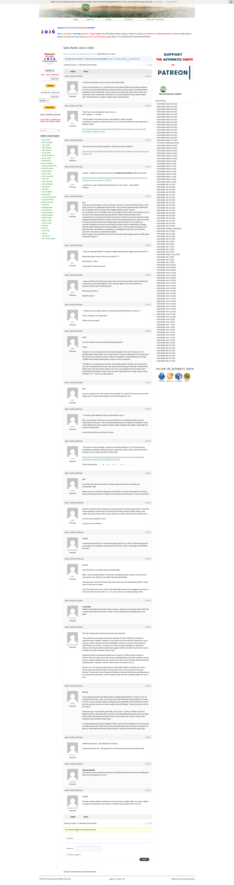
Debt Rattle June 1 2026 (166, 340)
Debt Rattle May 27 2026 (166, 353)
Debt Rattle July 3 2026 (165, 257)
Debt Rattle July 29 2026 (166, 190)
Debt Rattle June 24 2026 (166, 280)
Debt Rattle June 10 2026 (166, 317)
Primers (109, 20)
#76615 (148, 305)
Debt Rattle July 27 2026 (166, 195)
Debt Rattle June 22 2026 (166, 286)
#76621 (148, 503)
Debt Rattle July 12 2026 (166, 234)
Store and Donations (152, 20)
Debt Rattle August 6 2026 (166, 169)
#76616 (148, 331)
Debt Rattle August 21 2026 (167, 130)
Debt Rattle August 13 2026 (167, 151)
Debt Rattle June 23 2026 (166, 283)
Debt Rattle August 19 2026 (167, 135)
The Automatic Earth (77, 20)
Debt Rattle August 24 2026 (167, 122)
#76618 (148, 409)
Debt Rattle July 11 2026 (166, 236)
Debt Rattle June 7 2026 (166, 325)
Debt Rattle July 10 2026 (166, 239)
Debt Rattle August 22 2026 (167, 127)
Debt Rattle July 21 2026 (166, 210)
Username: (70, 838)
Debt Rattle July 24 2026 (166, 203)
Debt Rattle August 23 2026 (167, 125)
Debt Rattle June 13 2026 (166, 309)
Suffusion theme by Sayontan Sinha (183, 879)
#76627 (148, 737)
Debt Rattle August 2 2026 (166, 179)
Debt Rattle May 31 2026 (166, 343)
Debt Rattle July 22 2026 (166, 208)
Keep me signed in (75, 855)
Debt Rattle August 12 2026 (167, 153)
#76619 (148, 441)
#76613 (148, 245)
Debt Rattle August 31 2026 (167, 104)
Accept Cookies (171, 2)
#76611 (148, 167)
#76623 (148, 559)
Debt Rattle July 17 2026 (166, 221)
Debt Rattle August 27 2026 (167, 114)
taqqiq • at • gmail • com (117, 879)
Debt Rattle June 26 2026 (166, 275)
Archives (91, 20)
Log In (144, 859)
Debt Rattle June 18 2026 (166, 296)
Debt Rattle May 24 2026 (166, 361)
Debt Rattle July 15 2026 (166, 226)
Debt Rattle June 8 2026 (166, 322)
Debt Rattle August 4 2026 (166, 174)
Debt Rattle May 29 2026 (166, 348)
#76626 (148, 686)
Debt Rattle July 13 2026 (166, 231)
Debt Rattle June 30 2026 (166, 265)
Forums (72, 54)
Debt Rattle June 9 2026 (166, 319)
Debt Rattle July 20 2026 (166, 213)
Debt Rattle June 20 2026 (166, 291)
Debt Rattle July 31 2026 (166, 184)
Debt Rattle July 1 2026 (165, 262)
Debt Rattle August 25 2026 (167, 120)
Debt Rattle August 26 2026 (167, 117)
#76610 (148, 140)
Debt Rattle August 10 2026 (167, 158)
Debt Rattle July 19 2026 (166, 216)
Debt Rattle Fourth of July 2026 (168, 254)
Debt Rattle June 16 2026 (166, 301)
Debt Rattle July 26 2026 (166, 197)
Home (66, 54)
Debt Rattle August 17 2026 (167, 140)
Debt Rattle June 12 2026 (166, 312)
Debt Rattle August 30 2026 (167, 107)
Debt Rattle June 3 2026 (166, 335)
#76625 (148, 627)
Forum (129, 20)
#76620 (148, 473)
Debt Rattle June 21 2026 (166, 288)
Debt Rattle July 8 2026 (165, 244)
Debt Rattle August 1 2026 (166, 182)
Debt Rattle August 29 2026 (167, 109)
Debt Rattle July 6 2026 (165, 249)
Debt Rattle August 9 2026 (166, 161)
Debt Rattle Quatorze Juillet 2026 (169, 228)
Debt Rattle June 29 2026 (166, 267)
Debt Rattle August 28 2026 (167, 112)
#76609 (148, 106)
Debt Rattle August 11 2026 (167, 156)
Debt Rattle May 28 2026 (166, 351)
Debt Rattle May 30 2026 (166, 345)
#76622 (148, 532)
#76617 (148, 383)
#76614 (148, 275)
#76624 (148, 601)
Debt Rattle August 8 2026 (166, 164)
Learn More (158, 2)
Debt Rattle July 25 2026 (166, 200)
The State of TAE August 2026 (168, 143)
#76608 (148, 76)
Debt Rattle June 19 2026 (166, 293)
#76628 (148, 764)
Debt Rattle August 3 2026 (166, 177)
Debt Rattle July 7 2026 (165, 247)
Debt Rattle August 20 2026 (167, 133)
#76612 (148, 196)
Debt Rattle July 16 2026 (166, 223)
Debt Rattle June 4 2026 (166, 332)
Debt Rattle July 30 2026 (166, 187)
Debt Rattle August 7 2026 (166, 166)
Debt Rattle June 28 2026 (166, 270)
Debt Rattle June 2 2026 (166, 338)
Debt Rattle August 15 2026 (167, 146)
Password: (69, 848)
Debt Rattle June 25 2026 (166, 278)
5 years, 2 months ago (116, 59)
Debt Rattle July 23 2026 (166, 205)
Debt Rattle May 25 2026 (166, 358)
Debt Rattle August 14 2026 (167, 148)
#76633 (148, 790)
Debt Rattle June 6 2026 (166, 327)
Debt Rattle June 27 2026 (166, 273)
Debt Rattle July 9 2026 (165, 241)
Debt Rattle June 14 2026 (166, 306)
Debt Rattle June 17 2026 (166, 299)
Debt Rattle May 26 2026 (166, 356)
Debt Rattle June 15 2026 (166, 304)
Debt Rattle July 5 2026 (165, 252)
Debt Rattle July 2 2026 (165, 260)
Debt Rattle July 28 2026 (166, 192)
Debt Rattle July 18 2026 (166, 218)
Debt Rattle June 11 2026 (166, 314)
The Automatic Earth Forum (86, 54)
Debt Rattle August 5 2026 (166, 171)
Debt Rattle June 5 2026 (166, 330)
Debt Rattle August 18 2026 (167, 138)
